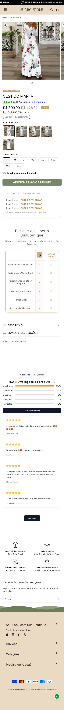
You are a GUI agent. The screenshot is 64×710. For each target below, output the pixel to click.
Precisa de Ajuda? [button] (18, 664)
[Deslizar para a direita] (37, 83)
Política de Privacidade (14, 341)
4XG (8, 166)
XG (42, 160)
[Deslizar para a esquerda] (26, 83)
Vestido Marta (15, 17)
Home (4, 17)
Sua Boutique (20, 689)
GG (32, 160)
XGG (53, 160)
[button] (5, 10)
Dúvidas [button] (11, 644)
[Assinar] (58, 599)
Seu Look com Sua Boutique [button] (26, 625)
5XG (19, 166)
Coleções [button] (12, 654)
